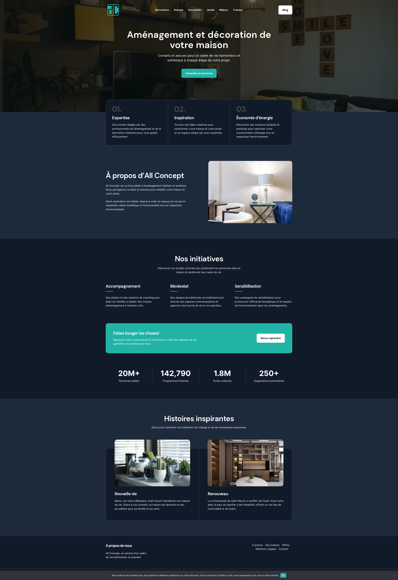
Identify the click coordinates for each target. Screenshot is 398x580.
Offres (285, 545)
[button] (285, 9)
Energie (178, 10)
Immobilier (195, 10)
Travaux (238, 10)
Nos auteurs (272, 545)
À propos (257, 545)
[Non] (394, 575)
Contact (283, 548)
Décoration (162, 10)
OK (283, 575)
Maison (223, 10)
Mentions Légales (266, 548)
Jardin (210, 10)
